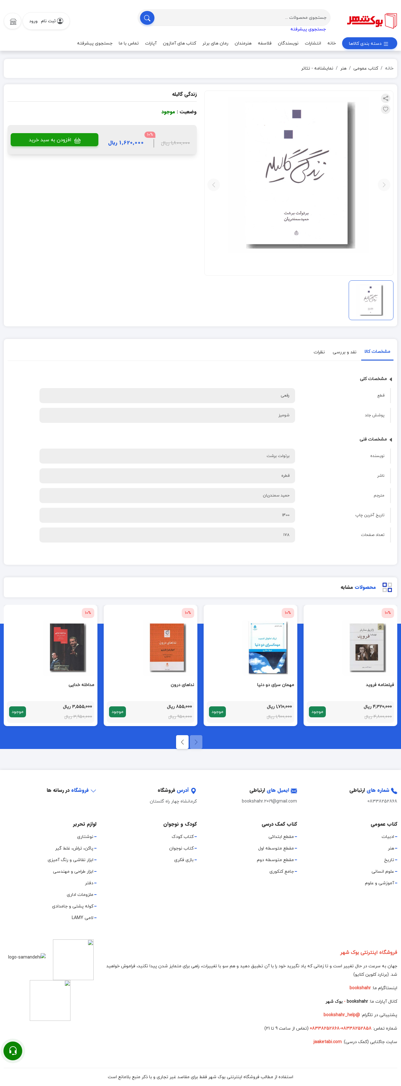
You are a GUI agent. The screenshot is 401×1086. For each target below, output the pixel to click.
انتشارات (313, 43)
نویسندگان (288, 43)
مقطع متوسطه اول (276, 848)
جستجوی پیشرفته (308, 29)
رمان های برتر (215, 43)
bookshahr (357, 1002)
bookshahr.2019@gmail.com (269, 801)
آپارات (151, 43)
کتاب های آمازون (179, 43)
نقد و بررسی (345, 352)
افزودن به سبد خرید (51, 140)
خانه (331, 43)
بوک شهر (334, 1002)
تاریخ (389, 860)
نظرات (319, 352)
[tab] (377, 353)
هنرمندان (243, 43)
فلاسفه (265, 43)
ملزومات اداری (80, 895)
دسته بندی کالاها (366, 44)
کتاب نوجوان (181, 848)
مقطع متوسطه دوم (275, 860)
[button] (182, 742)
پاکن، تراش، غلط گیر (74, 848)
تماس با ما (129, 43)
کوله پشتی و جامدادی (72, 906)
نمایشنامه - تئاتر (317, 68)
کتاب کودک (183, 837)
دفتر (89, 883)
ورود (33, 21)
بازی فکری (184, 860)
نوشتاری (85, 837)
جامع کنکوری (281, 872)
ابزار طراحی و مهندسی (73, 872)
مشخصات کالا (377, 352)
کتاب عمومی (365, 68)
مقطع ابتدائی (281, 837)
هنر (343, 68)
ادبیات (388, 837)
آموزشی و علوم (379, 883)
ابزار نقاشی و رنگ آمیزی (70, 860)
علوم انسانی (383, 872)
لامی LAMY (82, 918)
